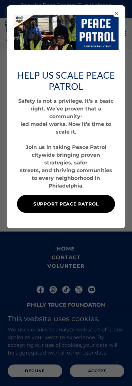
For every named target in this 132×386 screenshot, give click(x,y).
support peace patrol (66, 204)
